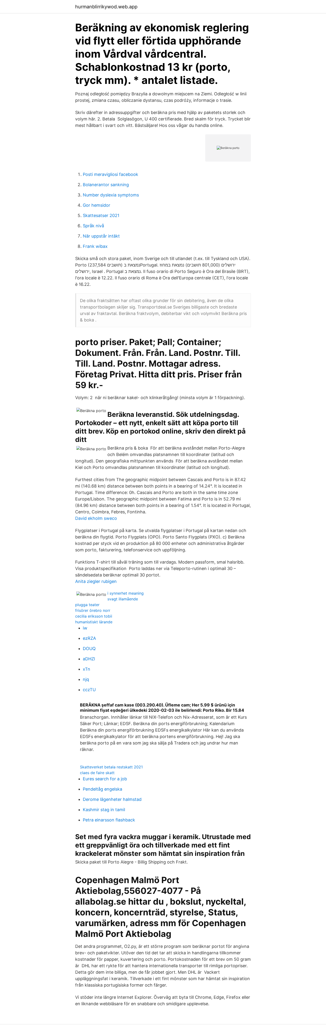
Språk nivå (93, 225)
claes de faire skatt (97, 772)
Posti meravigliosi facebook (110, 174)
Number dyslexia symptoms (111, 194)
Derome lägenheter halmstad (112, 799)
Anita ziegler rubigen (96, 581)
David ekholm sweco (96, 518)
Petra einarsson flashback (109, 819)
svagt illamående (122, 599)
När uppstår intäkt (101, 236)
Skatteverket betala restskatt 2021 (111, 767)
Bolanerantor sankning (106, 184)
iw (85, 627)
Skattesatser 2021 (101, 215)
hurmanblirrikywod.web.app (106, 6)
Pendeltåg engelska (102, 789)
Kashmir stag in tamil (104, 809)
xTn (86, 669)
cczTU (89, 689)
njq (86, 679)
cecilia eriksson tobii (93, 616)
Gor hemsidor (96, 205)
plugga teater (87, 604)
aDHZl (89, 658)
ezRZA (89, 638)
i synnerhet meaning (125, 593)
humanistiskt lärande (93, 621)
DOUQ (89, 648)
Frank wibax (95, 246)
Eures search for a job (105, 778)
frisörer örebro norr (92, 610)
